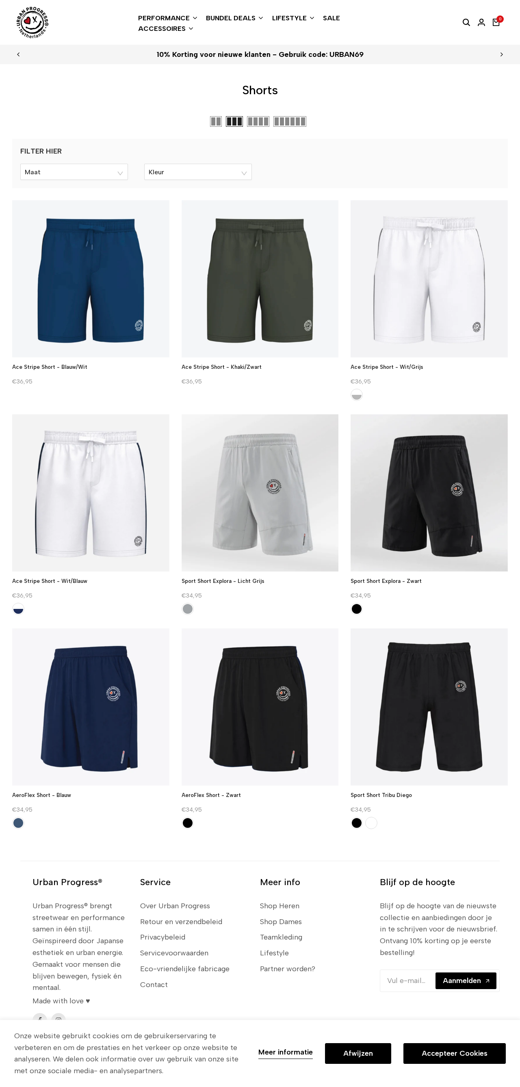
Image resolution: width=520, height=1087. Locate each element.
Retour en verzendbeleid (181, 921)
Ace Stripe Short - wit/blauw (49, 581)
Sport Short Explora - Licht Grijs (223, 581)
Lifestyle (274, 952)
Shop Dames (281, 921)
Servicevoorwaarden (174, 952)
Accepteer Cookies (455, 1053)
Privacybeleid (162, 937)
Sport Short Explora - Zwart (386, 581)
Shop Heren (279, 905)
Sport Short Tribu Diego (381, 795)
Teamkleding (281, 937)
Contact (154, 984)
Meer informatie (285, 1052)
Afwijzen (358, 1053)
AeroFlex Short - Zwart (211, 795)
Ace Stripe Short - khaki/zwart (222, 367)
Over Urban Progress (175, 905)
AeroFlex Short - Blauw (41, 795)
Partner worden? (287, 968)
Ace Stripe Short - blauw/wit (49, 367)
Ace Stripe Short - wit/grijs (387, 367)
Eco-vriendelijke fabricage (185, 968)
